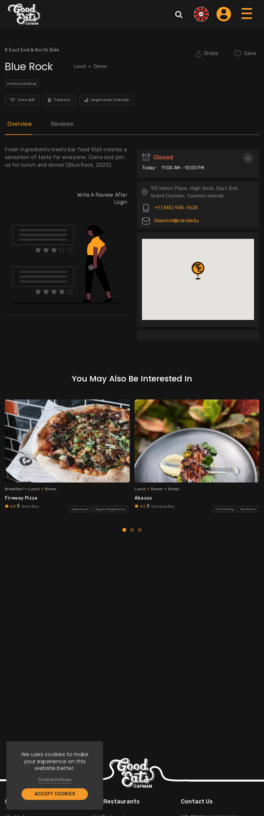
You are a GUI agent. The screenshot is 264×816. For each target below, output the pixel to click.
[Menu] (247, 20)
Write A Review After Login (102, 198)
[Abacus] (197, 441)
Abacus (143, 498)
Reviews (62, 123)
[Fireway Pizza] (67, 441)
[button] (198, 270)
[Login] (223, 14)
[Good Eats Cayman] (24, 14)
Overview (19, 123)
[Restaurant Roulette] (201, 14)
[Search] (178, 14)
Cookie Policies (55, 780)
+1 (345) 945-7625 (175, 208)
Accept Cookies (54, 794)
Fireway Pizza (21, 498)
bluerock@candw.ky (176, 221)
